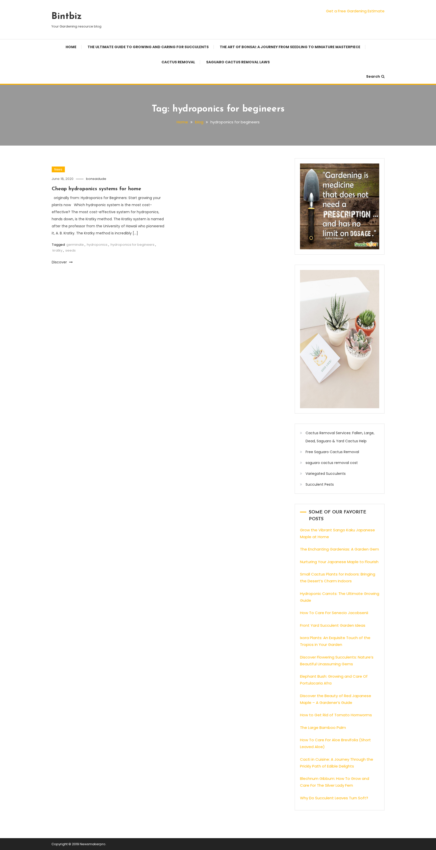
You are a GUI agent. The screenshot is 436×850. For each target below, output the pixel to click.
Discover (60, 262)
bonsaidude (96, 178)
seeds (70, 250)
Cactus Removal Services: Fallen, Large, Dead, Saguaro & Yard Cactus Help (340, 437)
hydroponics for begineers (132, 244)
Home (71, 46)
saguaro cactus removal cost (332, 462)
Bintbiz (66, 16)
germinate (75, 244)
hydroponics (97, 244)
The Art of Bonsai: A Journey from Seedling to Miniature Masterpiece (290, 46)
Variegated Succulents (326, 473)
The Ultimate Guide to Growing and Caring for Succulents (148, 46)
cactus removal (178, 62)
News (58, 169)
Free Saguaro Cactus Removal (332, 451)
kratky (57, 250)
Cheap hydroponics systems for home (96, 188)
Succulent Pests (320, 484)
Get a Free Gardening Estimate (355, 11)
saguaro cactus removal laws (238, 62)
